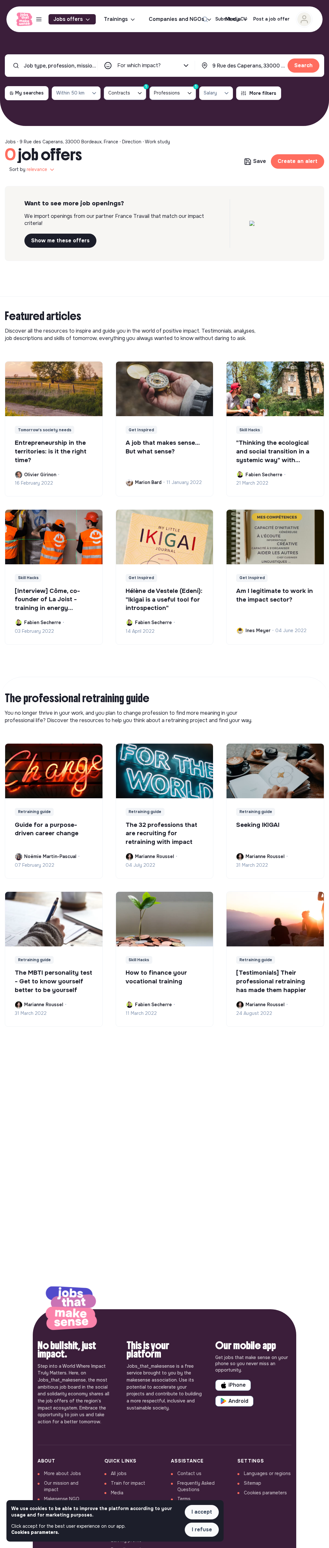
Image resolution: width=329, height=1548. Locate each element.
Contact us (189, 1473)
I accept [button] (201, 1511)
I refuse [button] (202, 1529)
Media (117, 1493)
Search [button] (303, 65)
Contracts (127, 91)
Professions (175, 91)
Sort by (28, 169)
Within (70, 93)
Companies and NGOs (176, 19)
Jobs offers (68, 19)
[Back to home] (71, 1309)
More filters (262, 93)
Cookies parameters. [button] (35, 1532)
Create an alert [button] (297, 161)
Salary (210, 93)
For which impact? (139, 65)
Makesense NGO (61, 1499)
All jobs (119, 1473)
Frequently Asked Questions (196, 1486)
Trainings (116, 19)
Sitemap (252, 1483)
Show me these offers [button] (60, 240)
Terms (184, 1499)
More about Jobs (62, 1473)
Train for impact (128, 1483)
